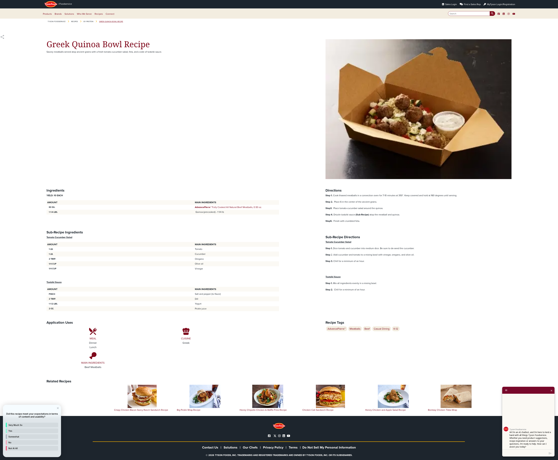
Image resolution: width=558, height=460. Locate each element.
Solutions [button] (69, 14)
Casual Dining (381, 329)
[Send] (550, 453)
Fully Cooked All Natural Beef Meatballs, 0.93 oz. (228, 207)
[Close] (551, 390)
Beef (367, 329)
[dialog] (32, 431)
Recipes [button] (99, 14)
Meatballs (355, 329)
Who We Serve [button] (84, 14)
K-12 (396, 329)
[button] (32, 425)
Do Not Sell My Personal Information (329, 447)
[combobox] (471, 13)
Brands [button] (58, 14)
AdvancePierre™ (337, 329)
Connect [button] (110, 14)
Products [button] (47, 14)
